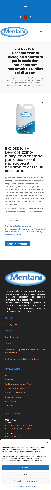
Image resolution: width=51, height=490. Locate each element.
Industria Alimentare (15, 393)
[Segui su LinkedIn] (30, 17)
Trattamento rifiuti (13, 80)
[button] (47, 442)
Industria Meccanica (22, 78)
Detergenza (37, 78)
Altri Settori (11, 401)
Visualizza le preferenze (25, 481)
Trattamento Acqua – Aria (18, 384)
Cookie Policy (19, 487)
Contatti (9, 405)
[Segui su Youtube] (25, 17)
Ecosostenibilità (13, 397)
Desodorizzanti (11, 229)
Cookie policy (11, 337)
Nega (25, 474)
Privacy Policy (31, 487)
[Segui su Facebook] (21, 17)
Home (10, 78)
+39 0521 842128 (13, 436)
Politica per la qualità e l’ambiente (22, 359)
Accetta (25, 467)
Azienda (9, 380)
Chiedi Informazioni (17, 243)
